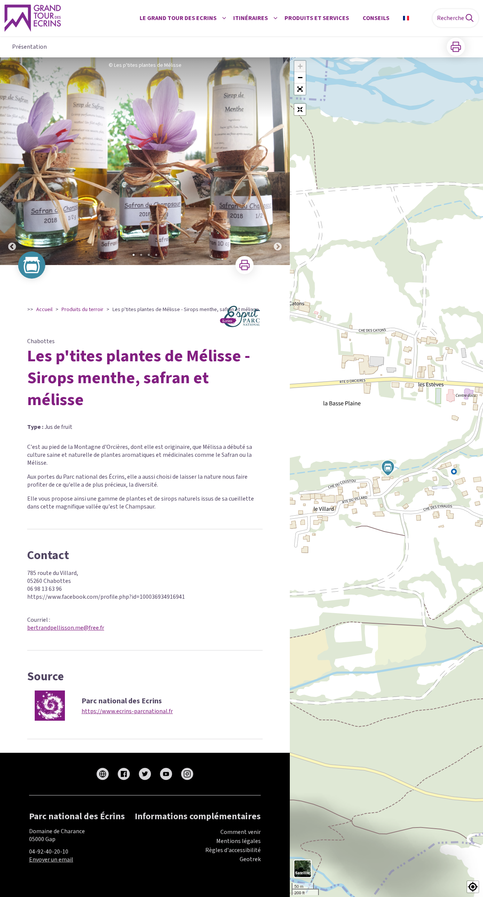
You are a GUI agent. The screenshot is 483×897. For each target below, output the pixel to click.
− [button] (300, 77)
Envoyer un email (51, 859)
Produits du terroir (82, 309)
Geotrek (250, 859)
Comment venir (240, 832)
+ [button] (300, 66)
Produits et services (317, 18)
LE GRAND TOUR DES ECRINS (178, 18)
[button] (300, 89)
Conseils (376, 18)
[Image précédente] (12, 161)
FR (415, 18)
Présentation (29, 47)
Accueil (44, 309)
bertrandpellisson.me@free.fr (65, 628)
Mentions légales (238, 841)
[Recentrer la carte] (300, 109)
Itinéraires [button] (250, 18)
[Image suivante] (278, 161)
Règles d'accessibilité (233, 850)
